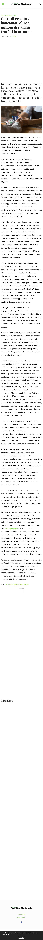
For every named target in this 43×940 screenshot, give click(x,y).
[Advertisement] (21, 58)
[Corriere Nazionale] (22, 4)
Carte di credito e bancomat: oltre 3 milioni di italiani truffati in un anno (16, 25)
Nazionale (12, 15)
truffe (26, 584)
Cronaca (4, 15)
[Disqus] (21, 622)
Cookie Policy (6, 934)
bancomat (8, 584)
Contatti (21, 914)
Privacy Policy (21, 917)
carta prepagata (12, 528)
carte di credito (17, 584)
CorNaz (13, 36)
